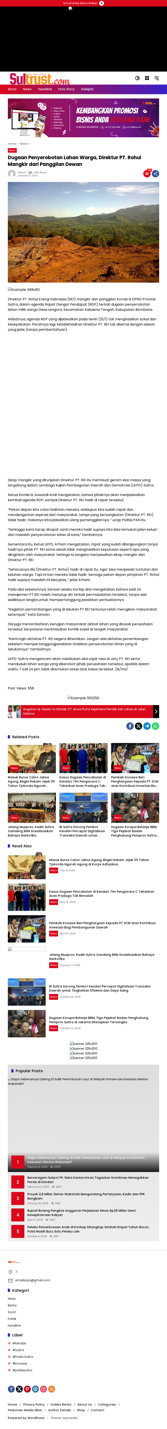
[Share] (155, 173)
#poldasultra (22, 1370)
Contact (97, 1410)
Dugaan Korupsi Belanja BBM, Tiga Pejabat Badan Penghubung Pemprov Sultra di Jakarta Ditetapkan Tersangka (134, 831)
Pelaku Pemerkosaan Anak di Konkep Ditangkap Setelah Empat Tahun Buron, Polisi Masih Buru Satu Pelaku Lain (88, 1229)
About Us (84, 1404)
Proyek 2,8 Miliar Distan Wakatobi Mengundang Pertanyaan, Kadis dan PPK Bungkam (86, 1196)
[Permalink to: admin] (13, 174)
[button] (137, 78)
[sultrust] (40, 78)
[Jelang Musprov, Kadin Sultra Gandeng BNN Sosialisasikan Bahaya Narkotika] (32, 808)
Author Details (59, 1410)
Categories (107, 1404)
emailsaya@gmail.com (32, 1280)
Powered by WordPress (26, 1418)
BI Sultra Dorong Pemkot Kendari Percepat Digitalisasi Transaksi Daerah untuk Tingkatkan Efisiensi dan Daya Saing (83, 831)
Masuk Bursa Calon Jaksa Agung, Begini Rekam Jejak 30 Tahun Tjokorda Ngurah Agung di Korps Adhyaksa (31, 781)
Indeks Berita (61, 1404)
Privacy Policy (34, 1404)
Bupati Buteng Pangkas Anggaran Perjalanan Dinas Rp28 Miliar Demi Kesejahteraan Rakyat (81, 1213)
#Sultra (18, 1350)
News (12, 150)
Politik (12, 1319)
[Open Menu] (147, 78)
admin (22, 172)
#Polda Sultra (22, 1357)
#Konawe (19, 1363)
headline (14, 1325)
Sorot (12, 1312)
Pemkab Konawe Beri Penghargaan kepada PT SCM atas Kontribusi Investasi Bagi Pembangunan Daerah (134, 781)
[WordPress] (35, 1389)
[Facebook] (130, 726)
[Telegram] (147, 726)
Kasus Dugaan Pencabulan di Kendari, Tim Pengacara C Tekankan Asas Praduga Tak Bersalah (82, 781)
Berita (12, 1305)
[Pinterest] (27, 1389)
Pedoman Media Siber (25, 1410)
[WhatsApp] (155, 726)
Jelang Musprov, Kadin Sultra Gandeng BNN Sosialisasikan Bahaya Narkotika (31, 831)
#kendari (19, 1343)
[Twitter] (138, 726)
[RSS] (51, 1389)
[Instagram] (43, 1389)
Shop (81, 1410)
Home (12, 1404)
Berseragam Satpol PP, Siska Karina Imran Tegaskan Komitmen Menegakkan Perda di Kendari (88, 1180)
